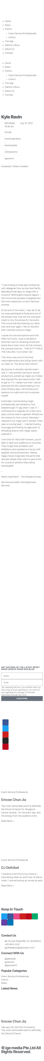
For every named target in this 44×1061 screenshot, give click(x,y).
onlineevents (11, 152)
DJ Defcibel (10, 868)
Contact (9, 53)
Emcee (8, 132)
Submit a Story (12, 45)
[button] (22, 59)
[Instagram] (5, 741)
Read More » (7, 821)
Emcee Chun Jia (13, 800)
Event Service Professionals (22, 33)
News (8, 25)
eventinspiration (13, 138)
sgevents (9, 158)
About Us (9, 49)
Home (8, 21)
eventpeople (11, 145)
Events (8, 29)
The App (9, 41)
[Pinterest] (5, 747)
